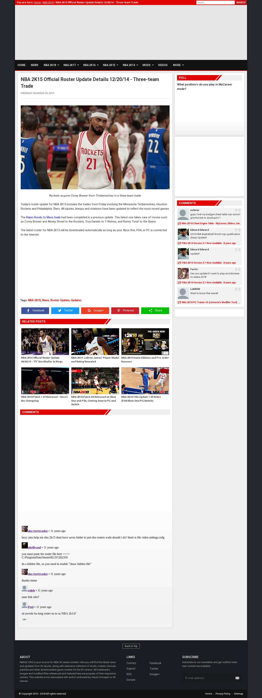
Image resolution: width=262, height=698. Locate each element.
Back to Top (131, 646)
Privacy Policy (223, 693)
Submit (131, 668)
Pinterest (128, 310)
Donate (131, 679)
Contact (131, 663)
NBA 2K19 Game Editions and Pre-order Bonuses (145, 359)
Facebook (38, 310)
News (45, 300)
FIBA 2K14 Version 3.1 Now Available (202, 243)
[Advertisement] (85, 32)
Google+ (98, 310)
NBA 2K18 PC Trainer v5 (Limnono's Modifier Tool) (209, 302)
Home (208, 693)
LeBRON (195, 289)
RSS (129, 674)
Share (158, 310)
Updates (76, 300)
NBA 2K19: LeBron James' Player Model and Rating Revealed (95, 359)
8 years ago (229, 243)
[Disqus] (95, 469)
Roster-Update (59, 300)
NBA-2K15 (34, 300)
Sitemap (238, 693)
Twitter (68, 310)
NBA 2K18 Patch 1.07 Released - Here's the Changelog (44, 398)
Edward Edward (199, 229)
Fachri (194, 269)
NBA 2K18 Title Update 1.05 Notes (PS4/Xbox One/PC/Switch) (141, 398)
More (177, 65)
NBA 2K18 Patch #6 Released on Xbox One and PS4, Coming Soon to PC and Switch (93, 400)
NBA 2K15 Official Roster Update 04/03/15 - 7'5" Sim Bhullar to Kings (42, 359)
